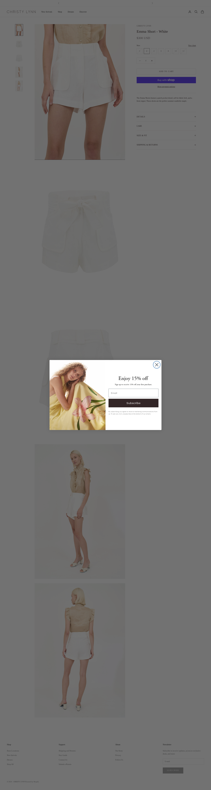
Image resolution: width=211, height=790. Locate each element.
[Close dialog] (156, 364)
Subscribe (133, 403)
